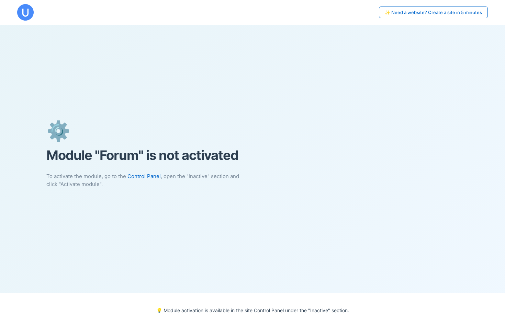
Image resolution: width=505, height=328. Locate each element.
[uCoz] (25, 12)
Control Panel (144, 176)
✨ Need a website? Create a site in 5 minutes (433, 12)
